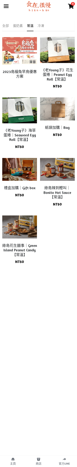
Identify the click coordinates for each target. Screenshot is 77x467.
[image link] (38, 6)
